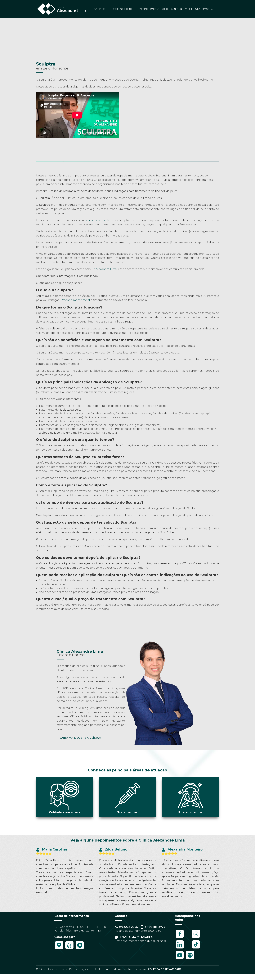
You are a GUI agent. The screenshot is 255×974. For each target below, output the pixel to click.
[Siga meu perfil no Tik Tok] (196, 948)
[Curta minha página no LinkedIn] (179, 948)
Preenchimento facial (75, 300)
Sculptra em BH (181, 8)
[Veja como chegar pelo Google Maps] (59, 949)
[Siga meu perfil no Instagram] (196, 937)
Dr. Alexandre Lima (104, 269)
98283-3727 (154, 927)
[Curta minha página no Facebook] (179, 937)
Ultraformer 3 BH (206, 8)
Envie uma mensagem (136, 937)
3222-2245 (128, 927)
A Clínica (100, 8)
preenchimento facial (99, 220)
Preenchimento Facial (153, 8)
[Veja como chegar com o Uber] (80, 949)
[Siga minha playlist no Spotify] (190, 959)
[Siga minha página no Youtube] (179, 959)
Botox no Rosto (122, 8)
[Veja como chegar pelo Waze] (69, 949)
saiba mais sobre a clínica (80, 737)
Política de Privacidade (165, 969)
